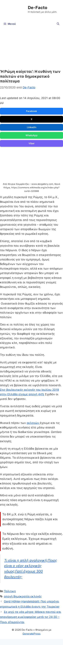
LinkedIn (31, 127)
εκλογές (36, 596)
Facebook (31, 111)
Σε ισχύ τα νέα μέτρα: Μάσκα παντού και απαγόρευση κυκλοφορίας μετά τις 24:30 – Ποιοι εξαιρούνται (30, 617)
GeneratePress (31, 633)
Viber (31, 143)
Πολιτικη (10, 591)
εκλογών (33, 423)
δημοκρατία (21, 596)
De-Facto (37, 7)
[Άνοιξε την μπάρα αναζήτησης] (58, 24)
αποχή (8, 596)
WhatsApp (31, 135)
